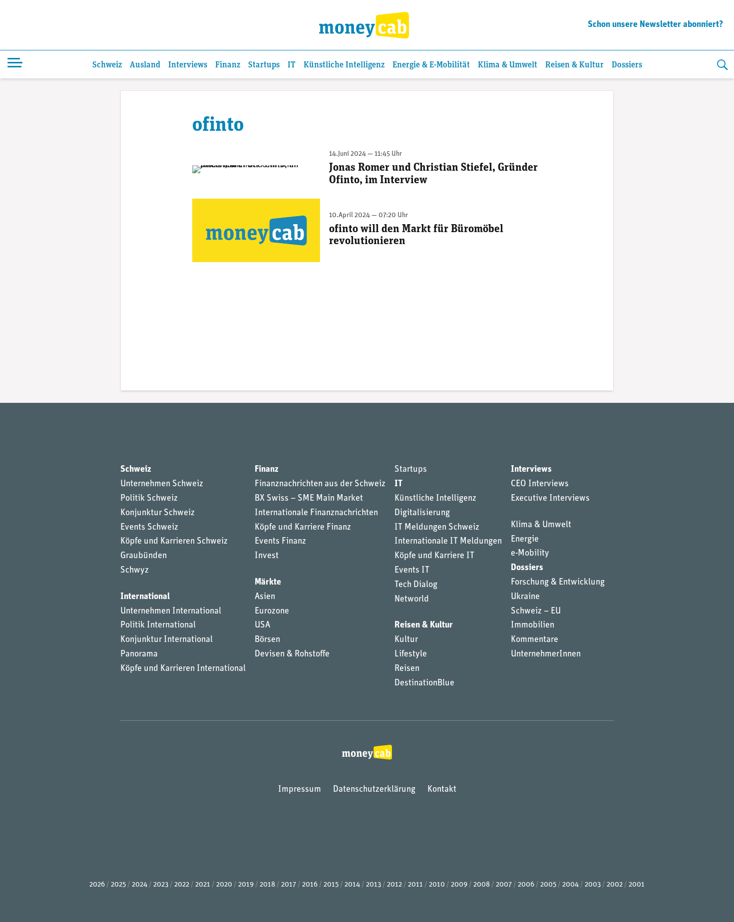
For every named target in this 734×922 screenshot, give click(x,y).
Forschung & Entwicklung (558, 582)
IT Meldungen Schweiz (436, 527)
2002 (615, 885)
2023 (160, 885)
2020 (224, 885)
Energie (525, 539)
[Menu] (15, 64)
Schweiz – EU (536, 611)
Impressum (299, 789)
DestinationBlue (424, 683)
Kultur (406, 639)
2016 (310, 885)
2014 (352, 885)
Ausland (145, 65)
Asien (265, 597)
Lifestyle (410, 654)
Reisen (406, 668)
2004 (570, 885)
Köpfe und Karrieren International (183, 668)
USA (262, 625)
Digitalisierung (422, 513)
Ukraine (525, 597)
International (145, 597)
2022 (181, 885)
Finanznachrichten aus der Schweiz (320, 484)
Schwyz (134, 570)
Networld (411, 599)
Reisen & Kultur (574, 65)
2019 (246, 885)
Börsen (267, 639)
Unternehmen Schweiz (161, 484)
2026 (97, 885)
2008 (481, 885)
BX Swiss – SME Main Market (309, 498)
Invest (267, 556)
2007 (504, 885)
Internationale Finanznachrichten (316, 513)
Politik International (158, 625)
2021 (202, 885)
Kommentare (534, 639)
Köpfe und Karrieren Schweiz (174, 541)
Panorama (139, 654)
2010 (437, 885)
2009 (459, 885)
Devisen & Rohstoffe (292, 654)
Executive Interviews (550, 498)
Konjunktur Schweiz (157, 513)
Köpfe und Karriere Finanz (303, 527)
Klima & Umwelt (507, 65)
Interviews (187, 65)
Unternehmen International (170, 611)
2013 (373, 885)
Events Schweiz (149, 527)
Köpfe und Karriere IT (434, 556)
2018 (267, 885)
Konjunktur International (166, 639)
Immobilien (532, 625)
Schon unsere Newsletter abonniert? (655, 24)
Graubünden (143, 556)
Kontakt (441, 789)
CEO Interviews (540, 484)
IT (292, 65)
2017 (288, 885)
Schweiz (107, 65)
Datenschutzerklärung (374, 789)
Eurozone (272, 611)
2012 (394, 885)
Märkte (268, 582)
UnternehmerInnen (546, 654)
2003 (593, 885)
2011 (415, 885)
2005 (548, 885)
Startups (264, 65)
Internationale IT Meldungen (448, 541)
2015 (331, 885)
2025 (118, 885)
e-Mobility (530, 553)
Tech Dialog (415, 585)
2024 (139, 885)
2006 (526, 885)
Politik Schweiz (149, 498)
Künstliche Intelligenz (344, 65)
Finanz (227, 65)
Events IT (411, 570)
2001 (637, 885)
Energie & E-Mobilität (431, 65)
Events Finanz (280, 541)
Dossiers (627, 65)
